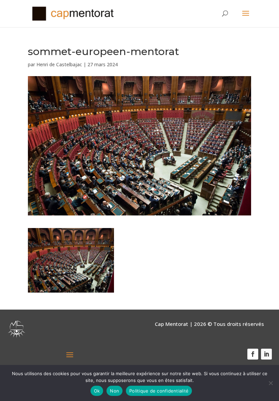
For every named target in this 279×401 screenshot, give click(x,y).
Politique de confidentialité (158, 391)
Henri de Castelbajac (59, 64)
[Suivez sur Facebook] (252, 354)
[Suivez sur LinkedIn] (266, 354)
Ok (97, 391)
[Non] (270, 383)
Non (114, 391)
